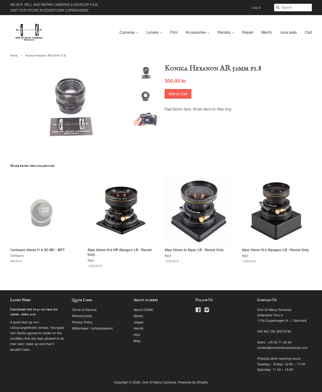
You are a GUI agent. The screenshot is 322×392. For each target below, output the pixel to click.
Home (14, 55)
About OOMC (143, 309)
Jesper (139, 322)
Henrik (138, 328)
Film (174, 32)
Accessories (196, 32)
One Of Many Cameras (159, 382)
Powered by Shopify (193, 382)
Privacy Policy (82, 322)
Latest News (20, 300)
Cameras (128, 32)
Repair (247, 32)
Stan (137, 334)
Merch (266, 32)
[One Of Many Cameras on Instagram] (206, 310)
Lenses (153, 32)
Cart (308, 32)
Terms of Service (84, 309)
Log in (256, 7)
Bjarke (138, 315)
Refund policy (82, 315)
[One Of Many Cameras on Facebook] (198, 310)
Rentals (224, 32)
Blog (137, 340)
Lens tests (288, 32)
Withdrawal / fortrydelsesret (92, 328)
